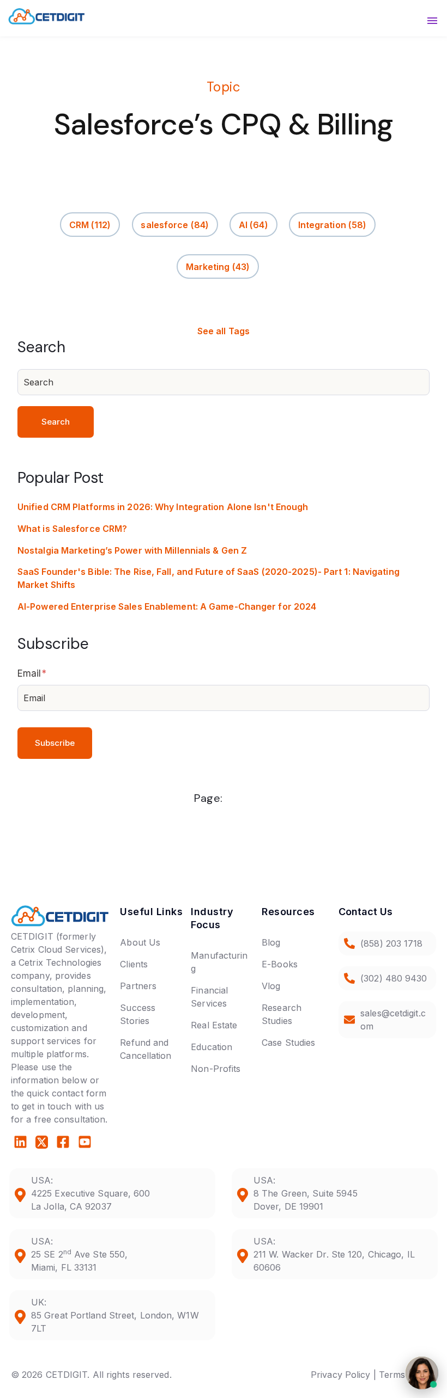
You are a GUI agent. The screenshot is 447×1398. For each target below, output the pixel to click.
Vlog (271, 985)
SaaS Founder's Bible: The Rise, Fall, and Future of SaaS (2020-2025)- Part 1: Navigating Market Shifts (208, 578)
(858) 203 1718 (391, 943)
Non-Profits (215, 1068)
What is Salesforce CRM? (72, 528)
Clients (134, 964)
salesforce (175, 224)
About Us (140, 942)
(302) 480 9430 (393, 978)
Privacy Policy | (343, 1374)
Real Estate (214, 1025)
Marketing (218, 266)
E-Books (280, 964)
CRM (90, 224)
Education (211, 1046)
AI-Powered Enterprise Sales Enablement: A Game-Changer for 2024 (166, 606)
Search (55, 421)
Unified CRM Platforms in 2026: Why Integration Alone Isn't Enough (163, 506)
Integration (332, 224)
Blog (271, 942)
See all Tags (223, 331)
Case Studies (288, 1042)
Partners (138, 985)
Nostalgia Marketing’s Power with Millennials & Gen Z (132, 550)
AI (253, 224)
